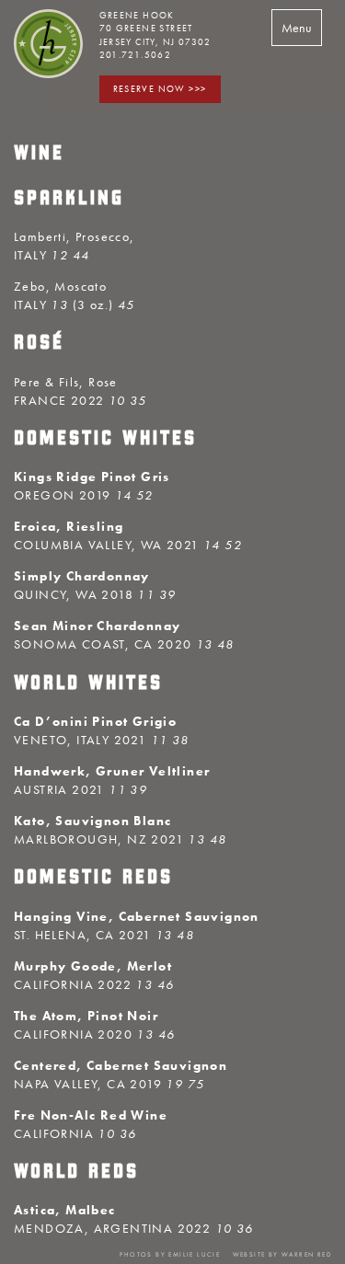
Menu (297, 27)
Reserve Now (149, 89)
